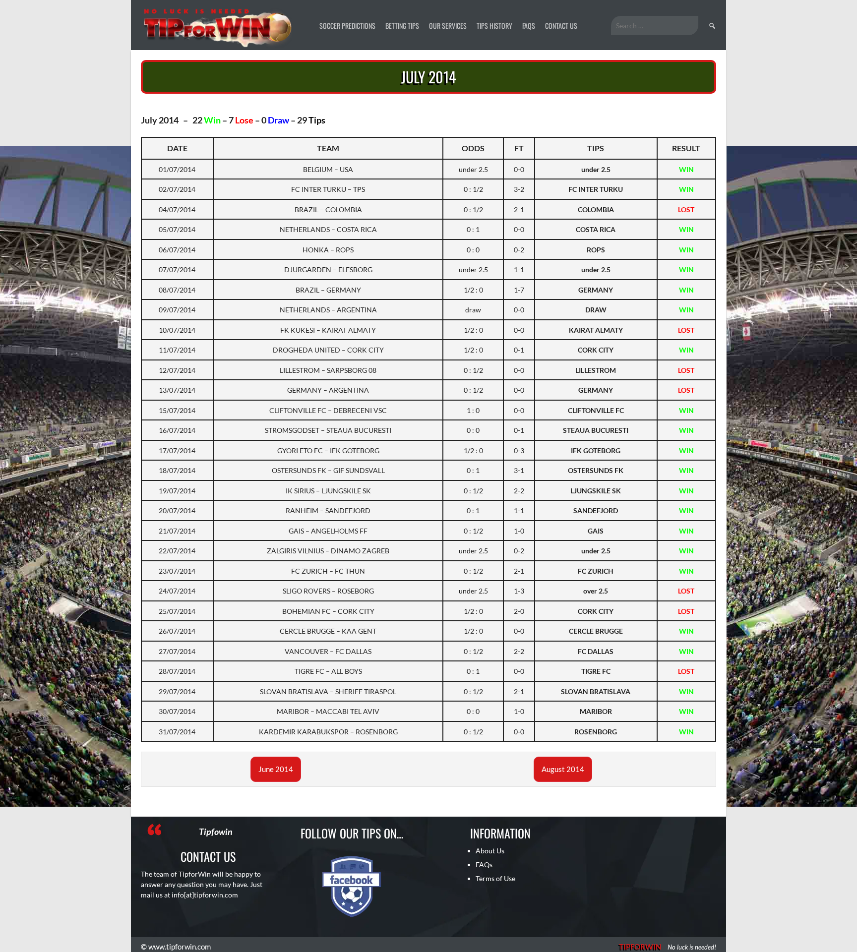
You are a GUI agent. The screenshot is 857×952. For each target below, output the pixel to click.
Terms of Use (495, 878)
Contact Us (561, 25)
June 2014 (275, 769)
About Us (490, 850)
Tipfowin (216, 831)
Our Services (448, 25)
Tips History (494, 25)
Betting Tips (402, 25)
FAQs (528, 25)
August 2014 (563, 769)
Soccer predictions (347, 25)
